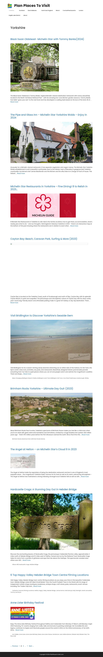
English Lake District (14, 15)
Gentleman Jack (57, 634)
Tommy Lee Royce (15, 592)
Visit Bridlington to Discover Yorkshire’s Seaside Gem (41, 315)
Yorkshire (11, 10)
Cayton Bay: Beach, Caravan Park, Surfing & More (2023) (43, 239)
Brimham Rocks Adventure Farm (21, 439)
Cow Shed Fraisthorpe (69, 378)
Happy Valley (43, 590)
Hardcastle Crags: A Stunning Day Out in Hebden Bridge (43, 489)
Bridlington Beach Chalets (29, 378)
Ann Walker (15, 634)
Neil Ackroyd (68, 590)
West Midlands (32, 10)
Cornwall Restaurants (69, 10)
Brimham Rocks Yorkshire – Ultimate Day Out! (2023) (41, 388)
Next (31, 646)
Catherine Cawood (17, 590)
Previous (14, 646)
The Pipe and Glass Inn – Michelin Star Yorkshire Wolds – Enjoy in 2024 (48, 116)
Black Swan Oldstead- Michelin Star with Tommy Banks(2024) (47, 39)
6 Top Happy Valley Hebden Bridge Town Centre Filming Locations (49, 575)
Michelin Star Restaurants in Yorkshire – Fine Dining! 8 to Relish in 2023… (49, 188)
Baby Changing (16, 378)
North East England (47, 10)
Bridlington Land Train (43, 378)
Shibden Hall (75, 634)
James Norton (60, 590)
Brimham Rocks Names (38, 439)
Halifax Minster (67, 634)
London (81, 10)
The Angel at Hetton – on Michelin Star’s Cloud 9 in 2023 (43, 449)
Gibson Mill (15, 564)
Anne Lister (22, 634)
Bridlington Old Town (57, 378)
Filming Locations (29, 590)
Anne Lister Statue (47, 634)
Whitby (87, 378)
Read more (14, 102)
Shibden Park (83, 634)
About (25, 15)
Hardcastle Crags (24, 564)
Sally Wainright (77, 590)
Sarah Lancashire (87, 590)
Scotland (22, 10)
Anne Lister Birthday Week (33, 634)
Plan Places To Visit (32, 5)
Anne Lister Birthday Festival (27, 602)
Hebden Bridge (34, 564)
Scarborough (80, 378)
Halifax (36, 590)
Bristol (58, 10)
